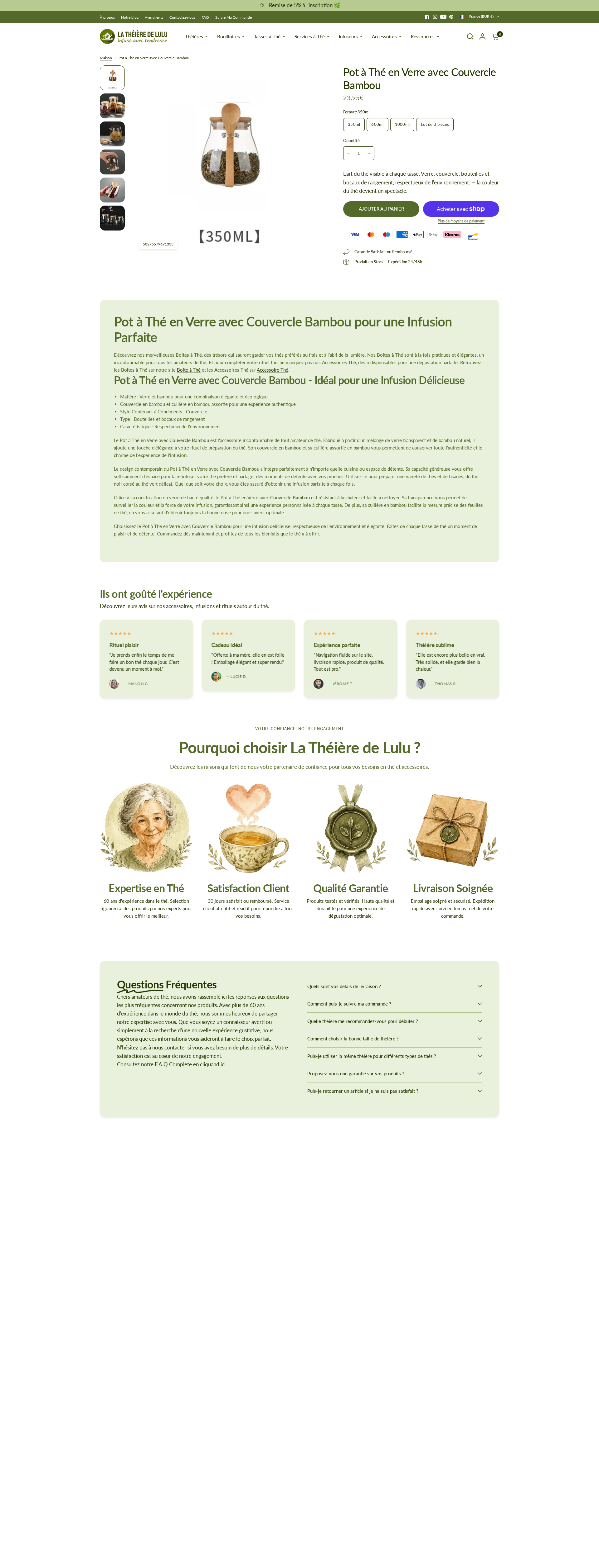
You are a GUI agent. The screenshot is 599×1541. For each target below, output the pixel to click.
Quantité (351, 140)
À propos (107, 17)
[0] (494, 36)
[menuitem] (109, 17)
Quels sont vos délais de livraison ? (344, 986)
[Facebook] (427, 17)
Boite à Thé (189, 370)
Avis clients (154, 17)
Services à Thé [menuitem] (310, 36)
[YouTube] (443, 17)
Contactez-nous (182, 17)
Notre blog (130, 17)
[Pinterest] (451, 17)
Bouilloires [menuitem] (228, 36)
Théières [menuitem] (194, 36)
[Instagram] (435, 17)
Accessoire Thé (272, 370)
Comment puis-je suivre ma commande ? (349, 1003)
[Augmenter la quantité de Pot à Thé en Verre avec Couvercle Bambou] (369, 153)
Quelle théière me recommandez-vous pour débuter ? (362, 1021)
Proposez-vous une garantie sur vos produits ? (355, 1073)
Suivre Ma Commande (233, 17)
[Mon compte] (482, 36)
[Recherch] (470, 36)
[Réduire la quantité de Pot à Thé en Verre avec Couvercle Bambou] (348, 153)
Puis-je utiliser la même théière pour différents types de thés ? (371, 1056)
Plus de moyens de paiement (461, 221)
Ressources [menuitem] (423, 36)
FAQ (205, 17)
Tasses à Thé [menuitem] (267, 36)
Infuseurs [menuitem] (348, 36)
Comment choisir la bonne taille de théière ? (353, 1038)
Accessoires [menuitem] (384, 36)
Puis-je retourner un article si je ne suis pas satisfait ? (362, 1091)
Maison (106, 57)
